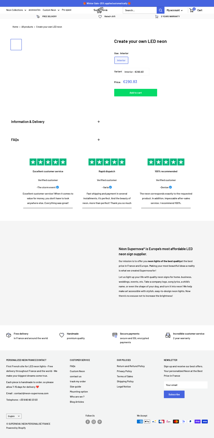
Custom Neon (49, 10)
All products (27, 26)
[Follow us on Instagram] (93, 422)
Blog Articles (77, 401)
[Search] (160, 10)
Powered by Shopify (16, 428)
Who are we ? (77, 396)
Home (15, 26)
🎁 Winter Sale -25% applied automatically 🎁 (107, 3)
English (11, 416)
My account (173, 10)
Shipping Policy (125, 381)
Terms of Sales (125, 376)
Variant (118, 71)
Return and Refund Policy (131, 366)
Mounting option (79, 391)
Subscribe (174, 394)
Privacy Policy (124, 371)
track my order (78, 381)
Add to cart (136, 92)
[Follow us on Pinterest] (99, 422)
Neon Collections (14, 10)
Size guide (75, 386)
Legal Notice (124, 386)
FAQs (72, 366)
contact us (75, 376)
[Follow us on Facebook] (88, 422)
